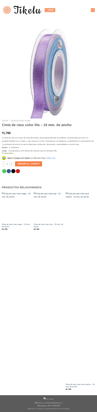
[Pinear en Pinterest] (18, 171)
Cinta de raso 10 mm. (21, 121)
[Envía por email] (13, 171)
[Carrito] (93, 10)
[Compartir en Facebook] (9, 171)
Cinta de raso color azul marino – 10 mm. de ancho (80, 385)
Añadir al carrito (29, 164)
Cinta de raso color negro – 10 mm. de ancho (16, 225)
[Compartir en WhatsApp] (4, 171)
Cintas (5, 121)
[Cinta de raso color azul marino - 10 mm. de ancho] (80, 287)
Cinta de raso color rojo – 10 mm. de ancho (48, 225)
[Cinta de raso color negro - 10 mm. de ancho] (16, 206)
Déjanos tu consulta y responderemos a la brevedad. (48, 409)
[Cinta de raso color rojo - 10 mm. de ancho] (48, 206)
